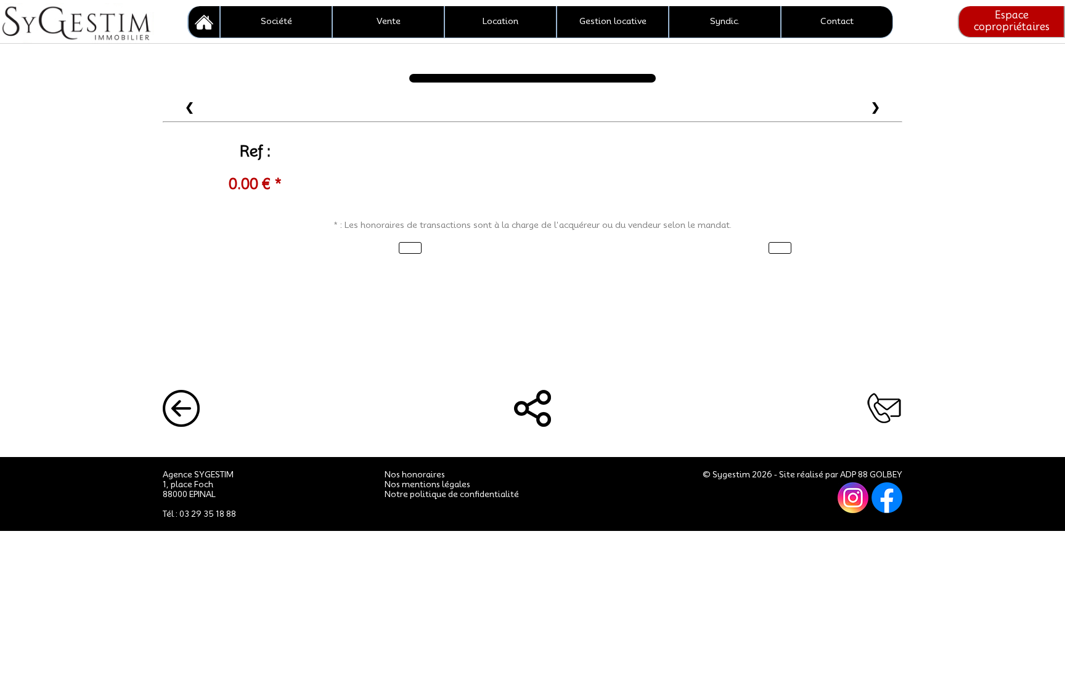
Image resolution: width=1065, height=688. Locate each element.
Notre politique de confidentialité (452, 494)
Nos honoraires (415, 474)
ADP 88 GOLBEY (871, 474)
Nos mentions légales (427, 484)
